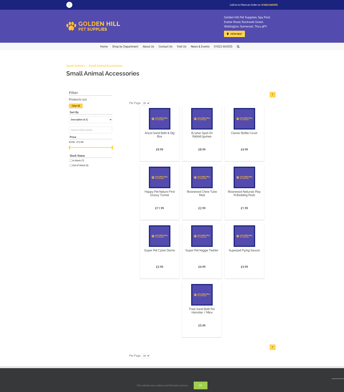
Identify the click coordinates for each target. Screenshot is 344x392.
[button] (238, 46)
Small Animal (74, 65)
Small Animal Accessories (105, 65)
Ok (200, 385)
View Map (236, 33)
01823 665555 (269, 4)
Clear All (76, 105)
